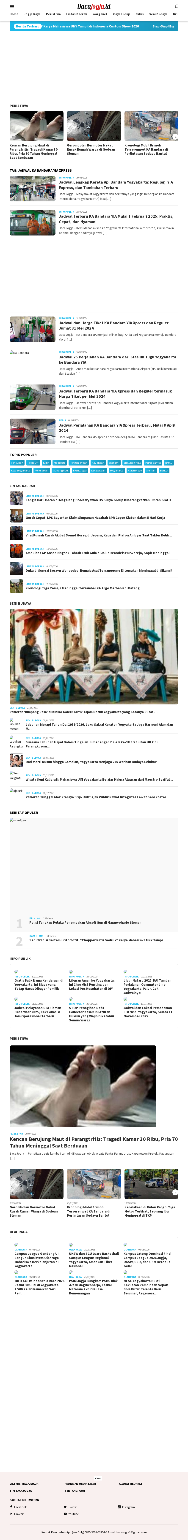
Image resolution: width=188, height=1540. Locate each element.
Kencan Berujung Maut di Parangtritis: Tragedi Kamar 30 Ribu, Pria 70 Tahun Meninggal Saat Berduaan (34, 151)
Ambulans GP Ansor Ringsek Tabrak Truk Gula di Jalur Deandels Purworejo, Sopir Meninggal (97, 553)
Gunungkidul (61, 470)
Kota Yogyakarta (20, 470)
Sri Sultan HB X (132, 462)
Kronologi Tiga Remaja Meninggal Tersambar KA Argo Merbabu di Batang (83, 588)
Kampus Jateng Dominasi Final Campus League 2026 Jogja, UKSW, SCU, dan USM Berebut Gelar (147, 1260)
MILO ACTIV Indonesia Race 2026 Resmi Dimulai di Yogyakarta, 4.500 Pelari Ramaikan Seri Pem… (39, 1287)
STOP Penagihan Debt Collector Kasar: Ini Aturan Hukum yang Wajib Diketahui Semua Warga (91, 1014)
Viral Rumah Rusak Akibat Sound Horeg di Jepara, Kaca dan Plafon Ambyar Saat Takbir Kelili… (99, 535)
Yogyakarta (116, 470)
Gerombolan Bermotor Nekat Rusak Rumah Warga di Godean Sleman (91, 149)
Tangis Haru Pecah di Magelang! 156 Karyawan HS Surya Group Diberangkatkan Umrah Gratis (98, 500)
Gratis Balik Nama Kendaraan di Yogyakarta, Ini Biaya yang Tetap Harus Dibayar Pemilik (38, 984)
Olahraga (19, 1231)
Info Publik (66, 177)
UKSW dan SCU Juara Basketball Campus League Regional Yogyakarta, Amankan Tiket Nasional (94, 1260)
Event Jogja (80, 470)
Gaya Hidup (36, 936)
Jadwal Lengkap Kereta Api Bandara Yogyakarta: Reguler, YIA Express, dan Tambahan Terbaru (116, 184)
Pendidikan (41, 470)
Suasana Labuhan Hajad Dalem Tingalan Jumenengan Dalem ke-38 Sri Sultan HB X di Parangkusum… (92, 744)
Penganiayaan (78, 462)
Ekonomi (114, 462)
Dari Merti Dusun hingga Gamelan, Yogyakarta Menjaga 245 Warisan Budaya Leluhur (91, 762)
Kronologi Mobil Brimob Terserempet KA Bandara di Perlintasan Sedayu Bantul (146, 149)
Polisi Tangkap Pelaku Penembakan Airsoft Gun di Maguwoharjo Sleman (85, 922)
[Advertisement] (94, 67)
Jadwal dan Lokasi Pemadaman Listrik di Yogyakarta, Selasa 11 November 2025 (148, 1012)
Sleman (150, 470)
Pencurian (17, 462)
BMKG (168, 462)
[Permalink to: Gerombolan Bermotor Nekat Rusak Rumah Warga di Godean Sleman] (94, 126)
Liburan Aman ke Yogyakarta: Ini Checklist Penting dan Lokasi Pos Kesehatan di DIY (92, 984)
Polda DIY (33, 462)
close (98, 1478)
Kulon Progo (135, 470)
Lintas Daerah (22, 485)
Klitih (46, 462)
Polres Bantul (153, 462)
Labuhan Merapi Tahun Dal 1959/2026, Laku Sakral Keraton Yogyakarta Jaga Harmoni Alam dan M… (99, 727)
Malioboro (59, 462)
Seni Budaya (20, 603)
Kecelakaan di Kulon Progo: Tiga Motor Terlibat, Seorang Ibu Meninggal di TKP (149, 1211)
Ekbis (62, 420)
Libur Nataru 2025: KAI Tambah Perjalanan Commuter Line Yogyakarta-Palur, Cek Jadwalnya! (147, 986)
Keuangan (98, 462)
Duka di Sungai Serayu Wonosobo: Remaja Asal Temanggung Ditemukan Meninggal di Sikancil (99, 570)
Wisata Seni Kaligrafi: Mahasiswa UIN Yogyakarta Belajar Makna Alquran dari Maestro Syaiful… (99, 779)
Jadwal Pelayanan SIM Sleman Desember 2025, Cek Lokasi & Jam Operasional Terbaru (37, 1012)
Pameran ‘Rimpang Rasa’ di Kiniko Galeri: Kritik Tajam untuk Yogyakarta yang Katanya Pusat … (84, 712)
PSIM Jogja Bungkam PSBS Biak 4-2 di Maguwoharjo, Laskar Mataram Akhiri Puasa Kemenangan (93, 1287)
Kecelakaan (98, 470)
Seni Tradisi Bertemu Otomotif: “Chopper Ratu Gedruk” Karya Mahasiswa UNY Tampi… (97, 940)
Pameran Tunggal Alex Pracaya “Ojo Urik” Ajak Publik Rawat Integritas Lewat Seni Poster (96, 797)
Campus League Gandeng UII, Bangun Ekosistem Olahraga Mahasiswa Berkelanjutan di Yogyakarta (37, 1260)
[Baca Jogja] (94, 6)
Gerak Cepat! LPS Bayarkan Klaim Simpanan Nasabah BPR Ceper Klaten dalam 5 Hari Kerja (95, 518)
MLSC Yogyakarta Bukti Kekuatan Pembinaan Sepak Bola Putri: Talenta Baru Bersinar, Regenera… (146, 1287)
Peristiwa (19, 105)
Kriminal (35, 918)
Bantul (164, 470)
